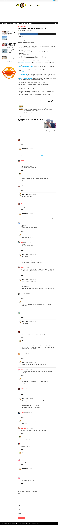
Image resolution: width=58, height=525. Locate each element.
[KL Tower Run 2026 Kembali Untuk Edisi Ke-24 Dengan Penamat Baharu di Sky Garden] (4, 43)
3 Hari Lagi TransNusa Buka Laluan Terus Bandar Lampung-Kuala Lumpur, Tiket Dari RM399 (11, 38)
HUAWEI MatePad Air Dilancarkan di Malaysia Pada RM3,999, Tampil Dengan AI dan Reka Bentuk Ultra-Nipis (11, 58)
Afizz (22, 388)
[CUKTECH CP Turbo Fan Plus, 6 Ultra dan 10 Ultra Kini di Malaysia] (4, 31)
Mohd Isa (22, 369)
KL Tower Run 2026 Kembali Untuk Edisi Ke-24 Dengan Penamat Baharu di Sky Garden (11, 45)
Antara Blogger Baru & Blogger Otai (37, 119)
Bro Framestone (22, 30)
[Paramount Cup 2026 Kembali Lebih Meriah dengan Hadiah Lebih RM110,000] (4, 49)
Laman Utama (5, 23)
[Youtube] (52, 0)
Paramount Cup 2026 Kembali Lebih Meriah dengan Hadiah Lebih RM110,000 (10, 51)
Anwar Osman (23, 428)
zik (21, 293)
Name (19, 505)
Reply (22, 170)
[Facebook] (51, 0)
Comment (20, 493)
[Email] (55, 0)
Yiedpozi (22, 160)
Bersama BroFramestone (14, 23)
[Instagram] (54, 0)
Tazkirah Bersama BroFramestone (25, 78)
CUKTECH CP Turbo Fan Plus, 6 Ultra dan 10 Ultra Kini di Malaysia (11, 32)
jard (21, 353)
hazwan (22, 312)
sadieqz (22, 412)
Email (19, 509)
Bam (41, 523)
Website (19, 513)
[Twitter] (53, 0)
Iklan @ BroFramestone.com (26, 23)
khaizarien (23, 139)
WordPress (37, 523)
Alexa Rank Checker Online (9, 64)
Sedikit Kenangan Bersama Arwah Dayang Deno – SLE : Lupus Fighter (50, 130)
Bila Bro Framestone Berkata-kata (25, 62)
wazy (22, 242)
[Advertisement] (29, 16)
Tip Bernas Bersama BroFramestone (25, 80)
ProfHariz (23, 444)
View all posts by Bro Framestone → (30, 112)
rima (22, 203)
